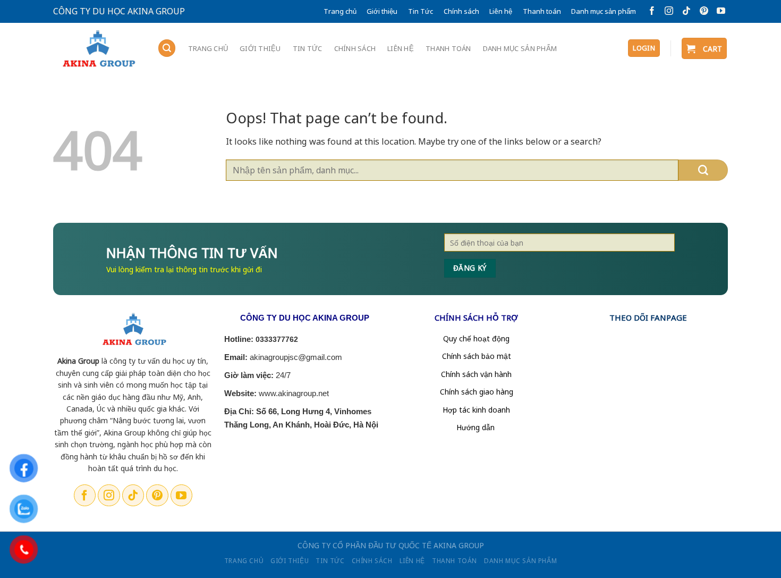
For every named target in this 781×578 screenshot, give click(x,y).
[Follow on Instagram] (667, 11)
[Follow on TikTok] (684, 11)
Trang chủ (340, 11)
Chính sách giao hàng (476, 392)
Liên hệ (500, 11)
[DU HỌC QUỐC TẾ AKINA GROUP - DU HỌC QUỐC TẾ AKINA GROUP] (97, 49)
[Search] (167, 48)
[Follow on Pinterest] (702, 11)
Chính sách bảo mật (476, 356)
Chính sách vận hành (476, 374)
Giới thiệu (382, 11)
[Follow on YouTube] (719, 11)
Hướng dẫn (476, 427)
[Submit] (703, 170)
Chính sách (461, 11)
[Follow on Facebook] (650, 11)
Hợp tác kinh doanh (476, 410)
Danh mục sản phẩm (603, 11)
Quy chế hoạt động (476, 338)
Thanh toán (542, 11)
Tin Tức (420, 11)
